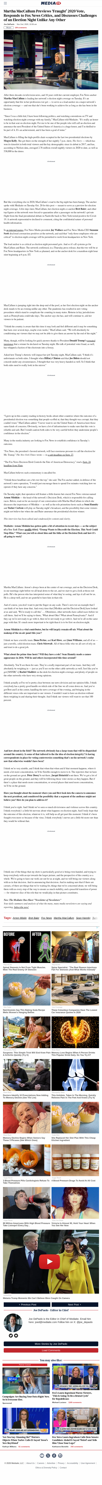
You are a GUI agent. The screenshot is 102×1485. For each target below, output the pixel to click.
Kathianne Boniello (60, 1447)
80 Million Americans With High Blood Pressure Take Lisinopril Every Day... (26, 1224)
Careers (40, 1463)
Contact (63, 1468)
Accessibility (72, 1463)
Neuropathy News (9, 1050)
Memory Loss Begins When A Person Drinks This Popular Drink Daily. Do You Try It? (73, 1054)
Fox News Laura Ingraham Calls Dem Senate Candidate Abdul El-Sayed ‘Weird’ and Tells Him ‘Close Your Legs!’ (75, 1440)
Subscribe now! (21, 907)
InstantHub (7, 1295)
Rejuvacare (56, 965)
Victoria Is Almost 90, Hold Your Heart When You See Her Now (73, 1224)
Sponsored (7, 1403)
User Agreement (88, 1463)
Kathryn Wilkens (9, 1447)
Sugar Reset (7, 1178)
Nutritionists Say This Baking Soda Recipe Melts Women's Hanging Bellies (24, 1011)
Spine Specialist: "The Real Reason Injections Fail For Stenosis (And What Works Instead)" (74, 968)
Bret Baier (33, 918)
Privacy (61, 1463)
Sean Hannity (83, 918)
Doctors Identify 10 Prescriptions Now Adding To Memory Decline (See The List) (25, 1096)
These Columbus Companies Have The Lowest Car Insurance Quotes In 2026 (74, 1011)
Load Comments (51, 1350)
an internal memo (14, 230)
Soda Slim (55, 1135)
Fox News (46, 918)
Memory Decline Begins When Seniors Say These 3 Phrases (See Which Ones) (24, 1139)
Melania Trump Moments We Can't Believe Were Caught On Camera (36, 1298)
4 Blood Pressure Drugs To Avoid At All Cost (73, 1180)
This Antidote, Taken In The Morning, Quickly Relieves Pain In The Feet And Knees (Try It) (73, 1096)
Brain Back (56, 1050)
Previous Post (28, 1304)
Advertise (51, 1463)
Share (8, 28)
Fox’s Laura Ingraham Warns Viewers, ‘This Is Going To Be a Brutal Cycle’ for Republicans (72, 1396)
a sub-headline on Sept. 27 (60, 454)
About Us (30, 1463)
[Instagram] (60, 1456)
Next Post (73, 1304)
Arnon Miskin (20, 918)
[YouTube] (42, 1456)
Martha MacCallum (64, 918)
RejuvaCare (7, 965)
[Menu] (7, 3)
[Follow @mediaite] (48, 1456)
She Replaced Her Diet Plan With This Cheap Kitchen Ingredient (73, 1139)
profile (28, 529)
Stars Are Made (57, 1220)
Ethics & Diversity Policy (46, 1468)
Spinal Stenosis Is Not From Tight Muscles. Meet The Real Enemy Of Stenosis (24, 968)
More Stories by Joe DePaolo (51, 1343)
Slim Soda (7, 1007)
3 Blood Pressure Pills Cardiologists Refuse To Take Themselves (26, 1181)
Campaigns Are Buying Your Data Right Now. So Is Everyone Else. (25, 1398)
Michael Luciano (59, 1402)
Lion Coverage (57, 1007)
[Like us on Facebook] (54, 1456)
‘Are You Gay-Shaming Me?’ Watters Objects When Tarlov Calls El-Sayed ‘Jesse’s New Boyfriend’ (25, 1440)
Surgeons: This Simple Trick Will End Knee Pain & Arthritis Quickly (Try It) (27, 1054)
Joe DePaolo (9, 24)
